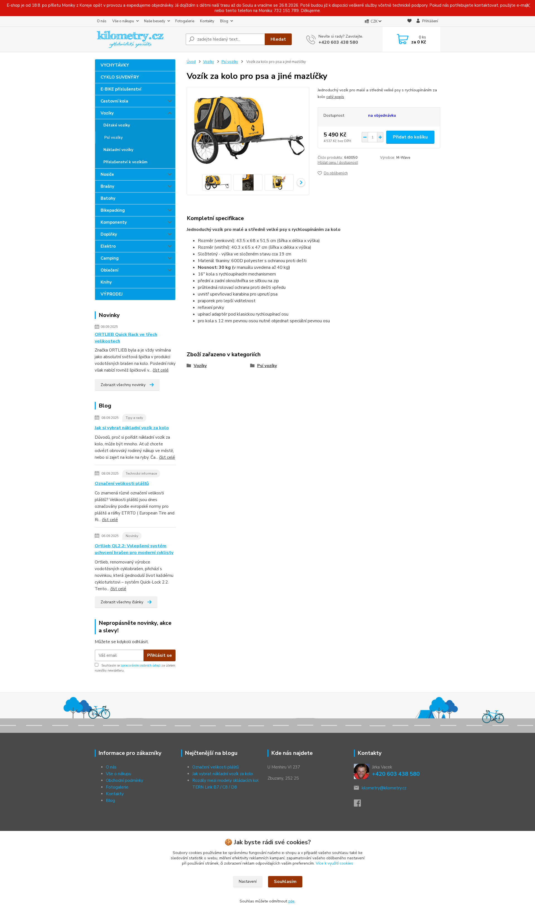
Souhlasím (285, 882)
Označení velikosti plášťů (122, 483)
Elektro (108, 246)
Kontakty (207, 21)
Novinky (132, 536)
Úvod (191, 61)
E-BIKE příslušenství (121, 89)
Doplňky (109, 234)
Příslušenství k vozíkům (125, 162)
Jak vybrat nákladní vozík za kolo (222, 774)
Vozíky (107, 113)
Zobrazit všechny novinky (123, 384)
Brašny (107, 186)
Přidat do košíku (410, 137)
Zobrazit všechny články (122, 602)
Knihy (106, 282)
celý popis (335, 96)
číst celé (161, 370)
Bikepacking (113, 210)
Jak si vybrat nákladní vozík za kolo (132, 428)
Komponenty (114, 222)
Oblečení (109, 270)
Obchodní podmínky (124, 780)
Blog (224, 21)
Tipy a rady (134, 418)
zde (291, 901)
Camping (110, 258)
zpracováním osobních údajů (140, 665)
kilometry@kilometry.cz (384, 788)
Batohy (108, 198)
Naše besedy (154, 21)
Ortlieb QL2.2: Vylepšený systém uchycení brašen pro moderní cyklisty (134, 549)
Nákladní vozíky (118, 149)
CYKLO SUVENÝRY (120, 77)
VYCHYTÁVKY (115, 65)
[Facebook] (360, 804)
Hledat (278, 39)
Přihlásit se (159, 655)
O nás (101, 21)
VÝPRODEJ (112, 294)
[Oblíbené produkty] (409, 21)
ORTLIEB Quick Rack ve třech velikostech (126, 337)
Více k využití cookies (334, 863)
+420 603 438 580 (338, 42)
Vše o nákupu (123, 21)
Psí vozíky (113, 137)
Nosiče (107, 174)
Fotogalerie (184, 21)
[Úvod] (138, 39)
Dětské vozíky (116, 125)
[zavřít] (528, 6)
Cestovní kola (114, 101)
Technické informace (141, 473)
